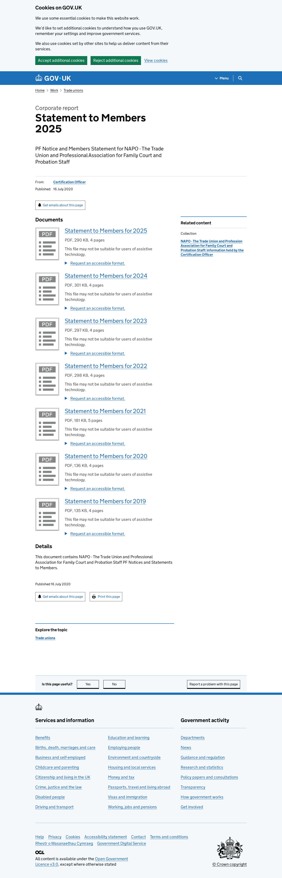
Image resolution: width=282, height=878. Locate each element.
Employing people (124, 747)
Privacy (54, 836)
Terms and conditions (169, 836)
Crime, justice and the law (58, 787)
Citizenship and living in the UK (62, 777)
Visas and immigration (127, 796)
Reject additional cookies (115, 60)
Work (54, 90)
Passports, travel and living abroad (139, 787)
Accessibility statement (105, 836)
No (118, 684)
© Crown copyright (229, 864)
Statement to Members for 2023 (106, 320)
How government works (202, 796)
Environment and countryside (134, 757)
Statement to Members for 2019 (105, 501)
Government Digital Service (121, 843)
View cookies (156, 60)
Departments (193, 737)
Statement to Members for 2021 (105, 411)
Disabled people (50, 796)
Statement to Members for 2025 (106, 230)
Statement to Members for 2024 (106, 275)
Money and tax (121, 777)
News (186, 747)
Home (40, 90)
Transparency (193, 787)
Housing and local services (132, 767)
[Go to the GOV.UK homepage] (53, 78)
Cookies (73, 836)
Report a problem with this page (213, 684)
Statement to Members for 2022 (106, 365)
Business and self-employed (60, 757)
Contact (138, 836)
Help (39, 836)
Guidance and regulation (203, 757)
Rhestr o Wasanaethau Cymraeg (64, 843)
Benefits (42, 737)
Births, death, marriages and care (65, 747)
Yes (92, 684)
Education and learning (128, 737)
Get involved (192, 806)
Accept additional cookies (61, 60)
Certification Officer (69, 182)
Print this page (109, 596)
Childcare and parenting (57, 767)
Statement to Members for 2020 (106, 456)
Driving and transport (54, 806)
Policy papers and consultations (209, 777)
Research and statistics (202, 767)
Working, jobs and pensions (132, 806)
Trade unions (73, 90)
